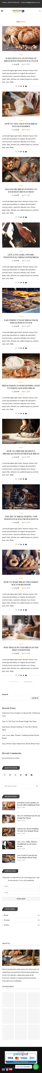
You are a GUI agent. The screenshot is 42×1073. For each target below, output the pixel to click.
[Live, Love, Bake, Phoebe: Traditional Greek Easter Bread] (21, 235)
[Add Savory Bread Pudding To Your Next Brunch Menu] (21, 169)
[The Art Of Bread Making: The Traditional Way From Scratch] (21, 496)
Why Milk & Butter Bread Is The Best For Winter (21, 648)
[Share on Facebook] (18, 86)
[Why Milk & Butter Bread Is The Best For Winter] (21, 627)
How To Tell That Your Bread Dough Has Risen (21, 125)
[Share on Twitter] (21, 86)
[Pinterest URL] (8, 1000)
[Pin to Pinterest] (23, 86)
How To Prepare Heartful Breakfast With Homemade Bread (21, 452)
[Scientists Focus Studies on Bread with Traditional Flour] (21, 38)
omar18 (16, 64)
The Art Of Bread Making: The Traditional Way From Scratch (21, 517)
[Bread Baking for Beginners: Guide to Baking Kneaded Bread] (21, 365)
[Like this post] (16, 86)
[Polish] (11, 1070)
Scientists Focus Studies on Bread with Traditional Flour (21, 59)
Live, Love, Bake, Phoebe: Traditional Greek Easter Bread (21, 256)
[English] (3, 1070)
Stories (21, 185)
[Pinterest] (21, 775)
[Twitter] (10, 775)
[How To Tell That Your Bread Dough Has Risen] (21, 104)
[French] (7, 1070)
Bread (21, 55)
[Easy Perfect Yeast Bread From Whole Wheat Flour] (21, 300)
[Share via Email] (26, 86)
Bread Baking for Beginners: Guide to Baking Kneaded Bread (21, 386)
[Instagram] (15, 775)
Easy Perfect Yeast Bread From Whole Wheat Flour (21, 321)
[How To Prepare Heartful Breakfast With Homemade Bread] (21, 431)
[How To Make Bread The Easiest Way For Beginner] (21, 562)
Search (5, 694)
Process (21, 120)
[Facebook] (5, 775)
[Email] (31, 775)
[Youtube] (26, 775)
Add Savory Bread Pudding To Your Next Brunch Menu (21, 190)
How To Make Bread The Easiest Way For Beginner (21, 583)
